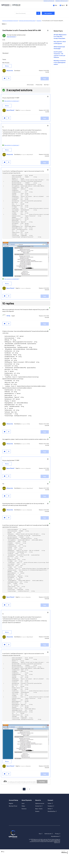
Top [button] (3, 851)
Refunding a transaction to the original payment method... (60, 62)
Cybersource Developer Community (5, 5)
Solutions (24, 808)
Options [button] (3, 23)
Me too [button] (7, 66)
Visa (40, 833)
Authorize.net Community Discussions (27, 20)
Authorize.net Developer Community (10, 20)
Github (49, 808)
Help (56, 5)
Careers (37, 811)
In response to (25, 110)
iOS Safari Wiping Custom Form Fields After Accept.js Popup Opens (60, 36)
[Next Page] (30, 789)
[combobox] (27, 13)
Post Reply (42, 781)
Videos (23, 806)
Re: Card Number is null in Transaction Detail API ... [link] (53, 20)
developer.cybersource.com (62, 0)
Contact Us (38, 806)
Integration (38, 20)
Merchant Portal (13, 806)
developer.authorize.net (49, 0)
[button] (4, 78)
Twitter (49, 803)
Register (11, 803)
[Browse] (66, 5)
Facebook (50, 806)
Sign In (63, 5)
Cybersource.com (39, 803)
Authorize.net (48, 833)
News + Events (38, 808)
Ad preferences (55, 836)
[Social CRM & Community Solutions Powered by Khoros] (65, 852)
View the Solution (11, 36)
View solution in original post (11, 101)
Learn (23, 803)
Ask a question (48, 13)
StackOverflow (51, 811)
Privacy (57, 833)
